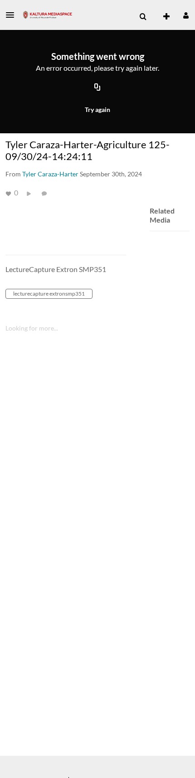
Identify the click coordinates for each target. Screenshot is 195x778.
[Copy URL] (97, 87)
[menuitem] (142, 17)
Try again (97, 109)
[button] (12, 15)
